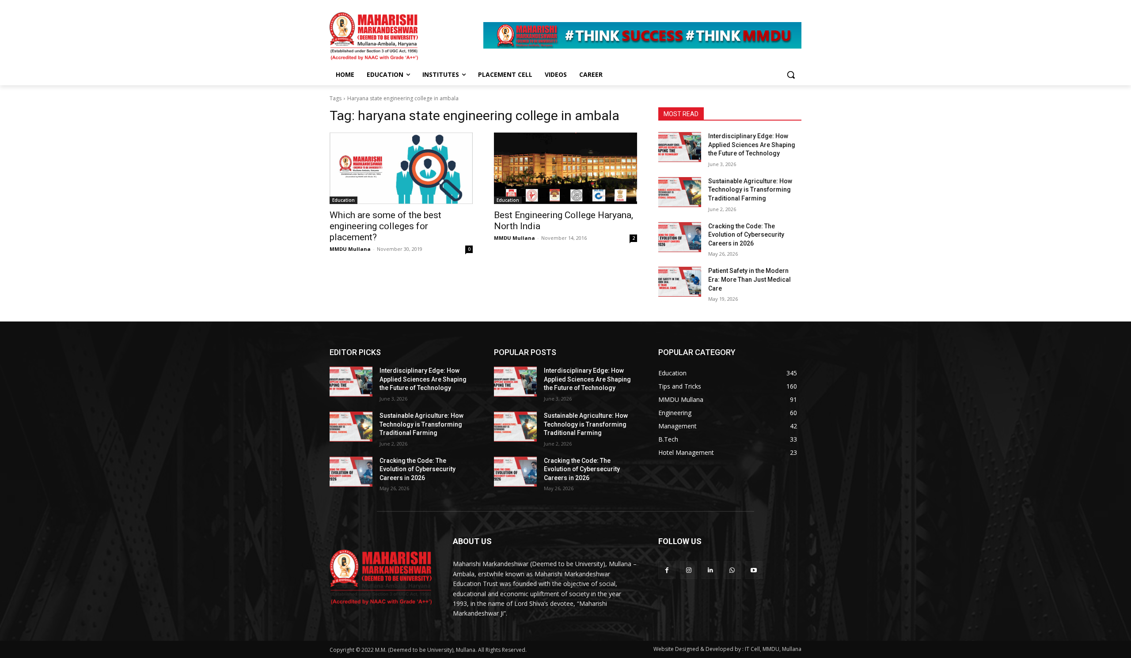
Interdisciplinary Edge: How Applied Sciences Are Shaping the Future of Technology (751, 144)
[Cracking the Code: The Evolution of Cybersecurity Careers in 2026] (679, 237)
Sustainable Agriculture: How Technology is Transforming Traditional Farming (750, 190)
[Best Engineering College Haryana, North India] (565, 168)
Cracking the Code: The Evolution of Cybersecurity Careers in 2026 (746, 235)
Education (343, 200)
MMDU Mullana (350, 249)
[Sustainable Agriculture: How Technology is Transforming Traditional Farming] (679, 192)
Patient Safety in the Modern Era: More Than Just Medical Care (749, 279)
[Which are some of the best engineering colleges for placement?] (401, 168)
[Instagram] (688, 570)
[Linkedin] (710, 570)
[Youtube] (754, 570)
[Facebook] (667, 570)
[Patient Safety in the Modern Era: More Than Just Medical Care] (679, 282)
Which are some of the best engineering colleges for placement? (385, 226)
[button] (790, 74)
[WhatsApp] (732, 570)
